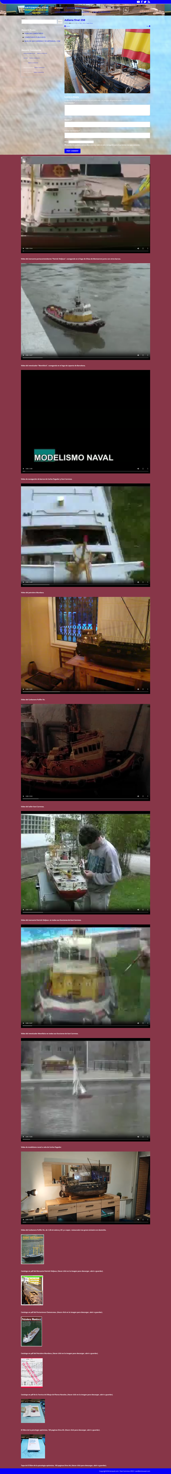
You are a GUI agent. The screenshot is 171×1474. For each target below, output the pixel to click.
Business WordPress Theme (88, 1471)
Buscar (23, 18)
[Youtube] (138, 2)
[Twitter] (144, 2)
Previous (67, 26)
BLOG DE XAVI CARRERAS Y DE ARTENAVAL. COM (42, 41)
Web (66, 142)
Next (148, 26)
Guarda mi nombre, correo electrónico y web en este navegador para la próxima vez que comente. (103, 145)
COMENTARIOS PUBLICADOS (35, 37)
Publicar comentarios (42, 53)
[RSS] (148, 2)
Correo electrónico (72, 131)
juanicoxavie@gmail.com (29, 53)
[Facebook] (141, 2)
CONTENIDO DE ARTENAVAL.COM (66, 12)
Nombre (68, 120)
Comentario (70, 103)
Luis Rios (26, 58)
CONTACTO (85, 12)
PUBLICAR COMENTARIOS (101, 12)
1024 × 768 (82, 23)
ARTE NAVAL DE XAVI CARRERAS (78, 8)
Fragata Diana (89, 23)
